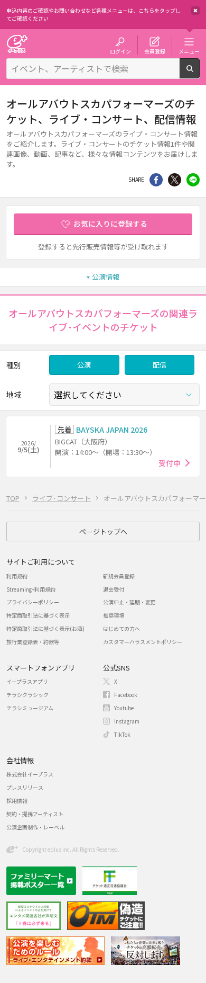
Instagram (126, 721)
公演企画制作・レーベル (35, 827)
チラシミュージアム (29, 708)
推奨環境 (113, 615)
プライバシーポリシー (32, 602)
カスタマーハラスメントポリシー (142, 642)
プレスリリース (24, 787)
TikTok (122, 734)
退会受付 (113, 589)
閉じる (195, 10)
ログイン (120, 51)
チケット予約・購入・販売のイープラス (16, 43)
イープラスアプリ (27, 681)
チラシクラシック (27, 695)
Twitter (174, 179)
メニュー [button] (189, 51)
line (193, 179)
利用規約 (16, 576)
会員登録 (154, 51)
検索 (199, 74)
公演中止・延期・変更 (129, 602)
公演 (84, 365)
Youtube (124, 708)
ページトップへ (103, 531)
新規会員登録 (119, 576)
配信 (159, 365)
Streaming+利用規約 (30, 589)
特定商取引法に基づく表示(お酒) (45, 628)
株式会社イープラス (29, 774)
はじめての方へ (121, 628)
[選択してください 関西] (124, 394)
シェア (156, 179)
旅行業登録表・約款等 (32, 642)
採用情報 (16, 801)
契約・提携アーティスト (34, 814)
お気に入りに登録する (110, 223)
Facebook (125, 695)
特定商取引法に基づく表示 (38, 615)
